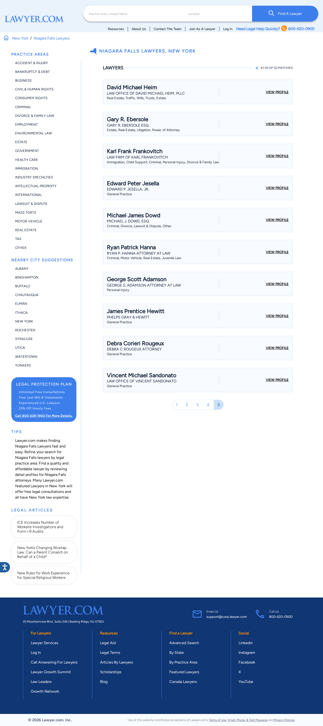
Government (27, 151)
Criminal (23, 107)
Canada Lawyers (183, 681)
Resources (116, 29)
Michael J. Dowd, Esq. (128, 221)
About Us (139, 29)
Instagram (247, 652)
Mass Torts (25, 212)
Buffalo (22, 286)
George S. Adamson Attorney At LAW (144, 285)
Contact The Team (167, 29)
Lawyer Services (44, 643)
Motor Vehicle (28, 221)
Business (23, 80)
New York (24, 321)
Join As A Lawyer (202, 29)
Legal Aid (108, 643)
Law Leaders (41, 681)
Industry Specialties (34, 177)
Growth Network (45, 691)
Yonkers (23, 365)
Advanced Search (184, 643)
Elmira (21, 303)
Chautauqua (27, 295)
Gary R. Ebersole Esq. (128, 125)
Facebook (247, 662)
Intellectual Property (36, 186)
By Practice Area (183, 662)
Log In (227, 29)
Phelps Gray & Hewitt (128, 317)
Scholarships (110, 672)
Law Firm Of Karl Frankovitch (137, 157)
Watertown (26, 356)
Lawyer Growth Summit (51, 672)
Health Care (26, 160)
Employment (26, 124)
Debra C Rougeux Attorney (134, 349)
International (28, 195)
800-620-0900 (280, 617)
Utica (20, 347)
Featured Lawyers (184, 672)
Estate (21, 142)
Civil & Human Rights (34, 89)
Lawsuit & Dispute (31, 204)
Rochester (25, 330)
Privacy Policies (284, 720)
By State (176, 652)
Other (20, 248)
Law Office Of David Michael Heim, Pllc (146, 93)
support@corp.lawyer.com (226, 617)
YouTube (246, 681)
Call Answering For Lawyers (54, 662)
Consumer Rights (31, 98)
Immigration (26, 168)
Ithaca (21, 312)
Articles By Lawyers (116, 662)
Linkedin (246, 643)
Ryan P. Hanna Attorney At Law (138, 253)
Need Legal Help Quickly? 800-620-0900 (275, 29)
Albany (21, 268)
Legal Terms (110, 652)
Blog (104, 681)
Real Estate (26, 230)
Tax (18, 239)
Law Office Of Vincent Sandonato (141, 381)
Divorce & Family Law (34, 116)
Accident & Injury (31, 63)
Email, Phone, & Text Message (248, 720)
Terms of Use (217, 720)
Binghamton (26, 277)
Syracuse (24, 339)
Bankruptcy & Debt (32, 72)
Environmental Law (33, 133)
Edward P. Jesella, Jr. (128, 189)
